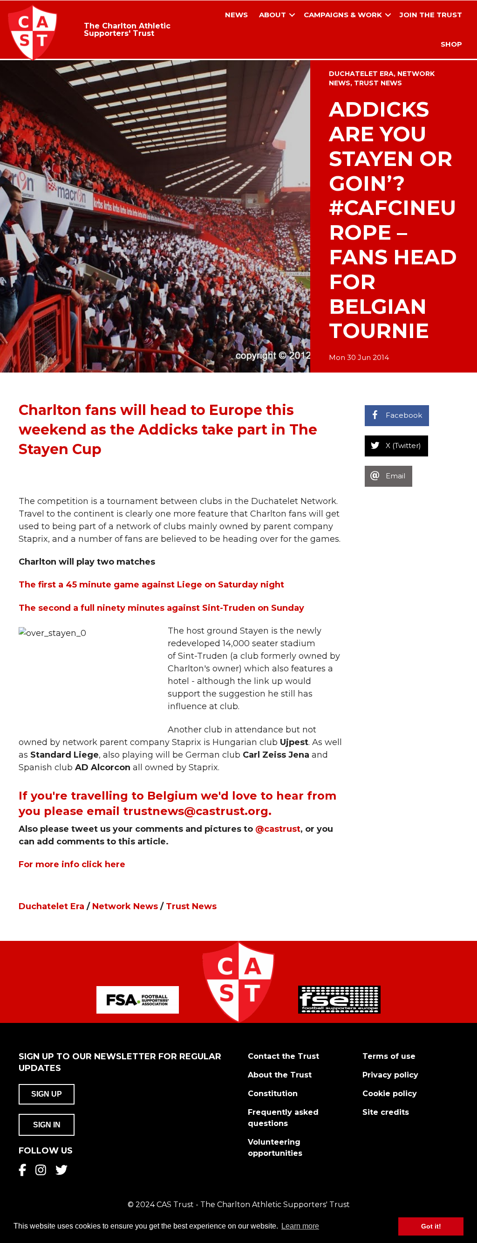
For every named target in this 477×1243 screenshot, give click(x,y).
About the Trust (280, 1074)
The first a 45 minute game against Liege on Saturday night (151, 585)
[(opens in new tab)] (137, 999)
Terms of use (389, 1056)
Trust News (378, 83)
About (272, 14)
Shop (451, 44)
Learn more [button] (300, 1226)
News (236, 14)
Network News (125, 906)
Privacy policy (390, 1074)
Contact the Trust (283, 1056)
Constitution (273, 1093)
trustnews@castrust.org (195, 811)
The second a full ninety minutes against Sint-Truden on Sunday (161, 608)
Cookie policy (389, 1093)
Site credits (385, 1112)
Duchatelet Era (361, 73)
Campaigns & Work (343, 14)
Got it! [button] (431, 1226)
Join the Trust (431, 14)
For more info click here (72, 864)
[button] (292, 15)
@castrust (277, 829)
